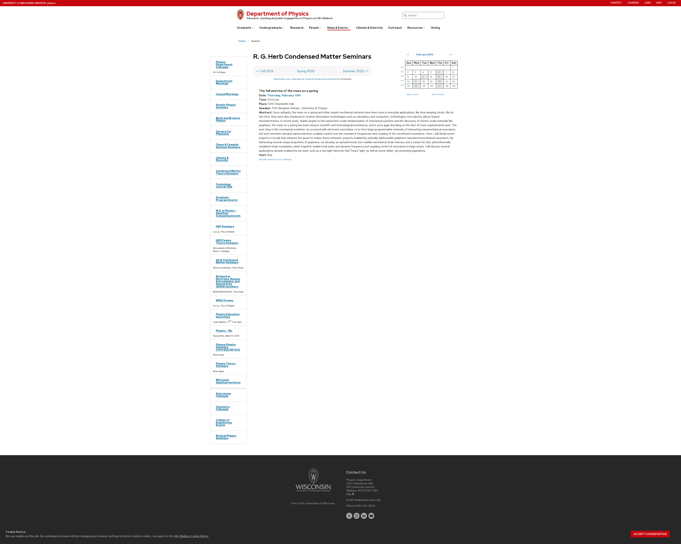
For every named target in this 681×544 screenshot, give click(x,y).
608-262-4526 (365, 506)
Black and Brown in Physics (228, 119)
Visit (659, 2)
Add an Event (412, 94)
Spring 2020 (306, 71)
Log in (672, 2)
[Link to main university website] (313, 492)
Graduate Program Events (226, 198)
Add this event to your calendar (275, 159)
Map (349, 494)
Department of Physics (278, 13)
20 (439, 81)
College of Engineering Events (224, 422)
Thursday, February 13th (284, 95)
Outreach (395, 28)
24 (416, 85)
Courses (633, 2)
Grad (244, 28)
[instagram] (357, 516)
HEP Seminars (225, 226)
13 (439, 76)
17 (415, 81)
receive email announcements (322, 79)
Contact (616, 2)
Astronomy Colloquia (223, 395)
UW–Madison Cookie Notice (191, 536)
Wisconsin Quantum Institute (228, 381)
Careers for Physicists (223, 133)
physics (51, 3)
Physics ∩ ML (224, 330)
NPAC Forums (224, 300)
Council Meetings (227, 94)
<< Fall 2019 (264, 71)
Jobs (647, 2)
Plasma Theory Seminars (226, 365)
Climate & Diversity (369, 28)
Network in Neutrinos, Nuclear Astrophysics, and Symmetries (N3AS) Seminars (228, 281)
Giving (435, 28)
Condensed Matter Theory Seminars (228, 172)
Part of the (313, 503)
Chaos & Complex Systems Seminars (228, 146)
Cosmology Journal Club (224, 185)
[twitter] (349, 516)
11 (423, 76)
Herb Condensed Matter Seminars (227, 261)
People (314, 28)
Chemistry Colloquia (222, 408)
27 (439, 85)
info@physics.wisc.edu (367, 500)
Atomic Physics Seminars (226, 106)
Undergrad (270, 28)
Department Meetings (224, 82)
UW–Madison (24, 3)
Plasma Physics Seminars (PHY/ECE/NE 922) (228, 347)
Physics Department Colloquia (224, 64)
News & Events (337, 28)
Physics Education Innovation (228, 315)
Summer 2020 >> (356, 71)
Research (297, 28)
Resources (415, 28)
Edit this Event (438, 94)
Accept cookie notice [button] (650, 534)
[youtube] (371, 516)
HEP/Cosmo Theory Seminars (227, 241)
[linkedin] (364, 516)
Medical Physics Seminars (226, 437)
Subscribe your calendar (287, 79)
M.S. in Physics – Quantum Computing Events (228, 213)
